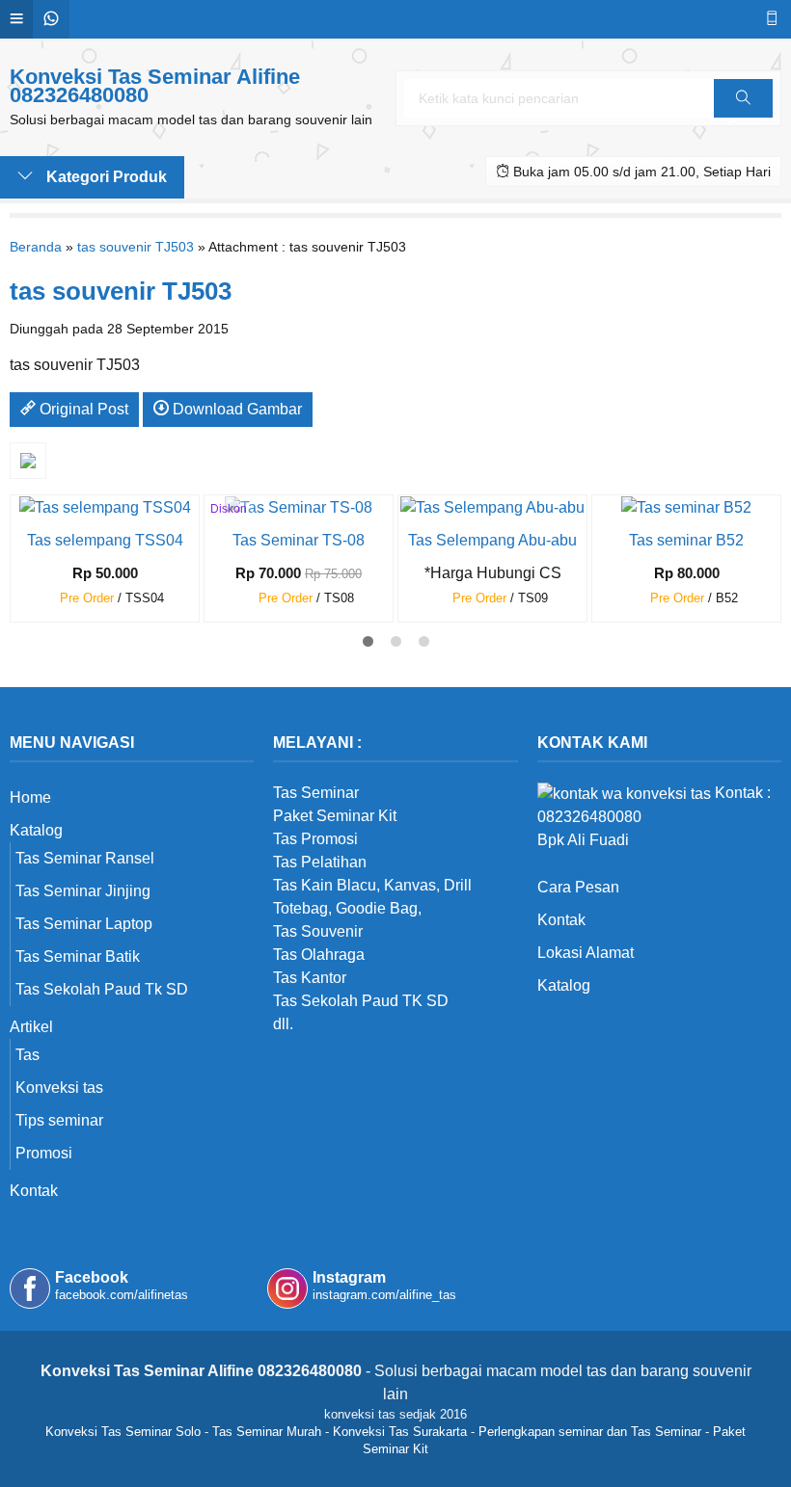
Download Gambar (235, 409)
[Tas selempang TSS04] (105, 506)
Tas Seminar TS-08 (298, 540)
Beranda (36, 246)
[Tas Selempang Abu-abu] (492, 506)
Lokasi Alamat (585, 952)
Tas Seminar (316, 792)
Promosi (43, 1153)
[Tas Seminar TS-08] (298, 506)
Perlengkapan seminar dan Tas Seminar (589, 1431)
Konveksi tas (59, 1087)
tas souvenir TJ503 (135, 246)
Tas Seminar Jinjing (82, 891)
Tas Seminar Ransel (84, 858)
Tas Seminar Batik (77, 956)
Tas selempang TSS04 (105, 540)
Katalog (36, 830)
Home (30, 797)
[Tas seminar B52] (686, 506)
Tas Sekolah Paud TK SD (361, 1001)
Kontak (34, 1190)
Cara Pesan (578, 887)
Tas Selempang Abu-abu (492, 540)
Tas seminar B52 (686, 540)
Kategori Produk (104, 177)
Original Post (82, 409)
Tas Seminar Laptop (83, 924)
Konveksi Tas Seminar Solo (123, 1431)
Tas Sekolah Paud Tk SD (101, 989)
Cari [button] (743, 117)
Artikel (31, 1027)
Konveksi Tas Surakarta (400, 1431)
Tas (27, 1055)
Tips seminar (59, 1120)
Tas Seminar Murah (266, 1431)
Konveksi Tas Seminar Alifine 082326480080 (155, 85)
